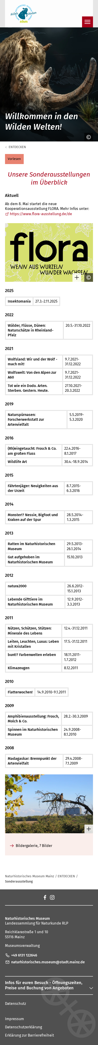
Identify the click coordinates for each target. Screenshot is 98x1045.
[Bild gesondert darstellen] (75, 277)
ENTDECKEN (17, 147)
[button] (14, 159)
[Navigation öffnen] (87, 21)
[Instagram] (52, 897)
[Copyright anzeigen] (87, 137)
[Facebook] (45, 897)
